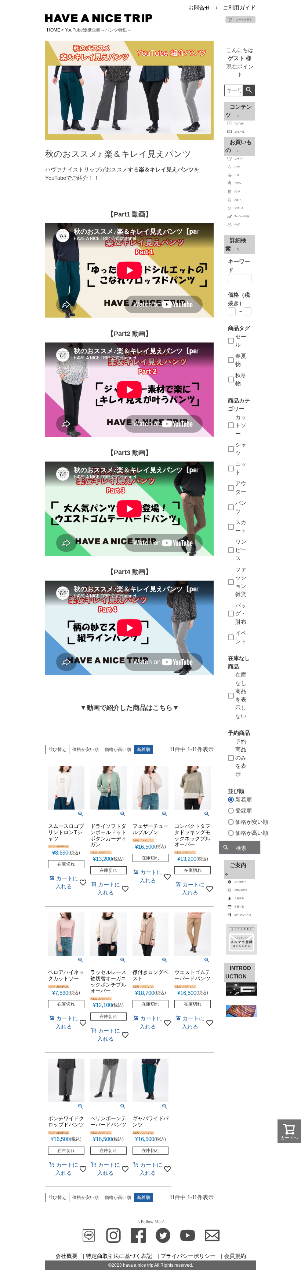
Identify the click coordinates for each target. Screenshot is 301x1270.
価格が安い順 (85, 749)
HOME (53, 30)
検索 (249, 90)
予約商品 (239, 733)
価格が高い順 (118, 749)
